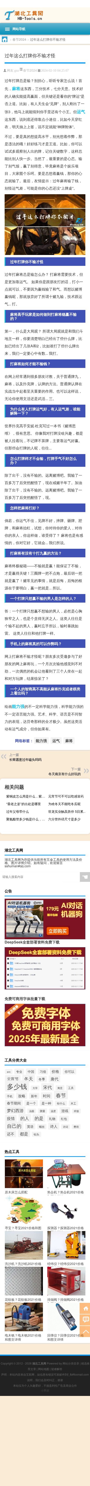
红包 (64, 1118)
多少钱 (17, 1086)
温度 (53, 1111)
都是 (24, 1134)
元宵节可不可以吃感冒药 (66, 796)
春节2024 (19, 39)
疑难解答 (56, 1369)
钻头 (36, 1134)
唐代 (54, 1079)
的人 (24, 1118)
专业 (19, 1071)
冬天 (28, 1078)
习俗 (43, 1071)
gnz (16, 70)
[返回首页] (85, 1308)
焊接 (76, 1111)
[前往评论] (85, 1319)
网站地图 (43, 1369)
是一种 (46, 1103)
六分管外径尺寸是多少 (64, 819)
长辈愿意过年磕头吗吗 (25, 759)
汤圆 (31, 1111)
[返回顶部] (85, 1331)
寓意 (60, 1088)
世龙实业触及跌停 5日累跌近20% (68, 811)
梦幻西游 (15, 1110)
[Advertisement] (45, 1441)
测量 (42, 1111)
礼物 (52, 1118)
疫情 (11, 1118)
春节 (61, 1095)
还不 (10, 1134)
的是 (39, 1118)
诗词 (65, 1126)
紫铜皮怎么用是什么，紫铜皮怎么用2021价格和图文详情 (26, 796)
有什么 (61, 1103)
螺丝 (42, 1126)
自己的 (14, 1125)
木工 (73, 1103)
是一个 (31, 1103)
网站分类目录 (71, 1363)
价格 (55, 1071)
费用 (76, 1126)
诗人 (53, 1126)
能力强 (18, 706)
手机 (9, 1096)
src (9, 1072)
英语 (30, 1126)
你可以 (69, 1071)
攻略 (21, 1095)
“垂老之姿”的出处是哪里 (23, 803)
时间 (46, 1095)
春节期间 (14, 1103)
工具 (71, 1088)
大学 (35, 1088)
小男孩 (45, 1390)
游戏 (64, 1110)
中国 (31, 1071)
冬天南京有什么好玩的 (64, 773)
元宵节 (13, 1079)
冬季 (42, 1079)
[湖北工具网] (45, 15)
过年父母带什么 (17, 811)
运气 (81, 112)
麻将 (16, 88)
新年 (34, 1096)
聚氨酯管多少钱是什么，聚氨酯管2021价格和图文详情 (26, 819)
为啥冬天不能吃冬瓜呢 (64, 803)
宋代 (47, 1087)
